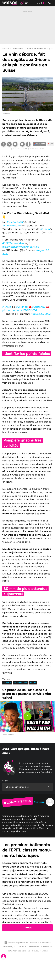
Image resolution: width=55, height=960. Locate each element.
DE (38, 2)
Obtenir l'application (18, 942)
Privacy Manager (40, 951)
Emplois (22, 946)
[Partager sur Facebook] (3, 144)
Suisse (5, 49)
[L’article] (27, 886)
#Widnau (22, 307)
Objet (5, 780)
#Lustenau (38, 307)
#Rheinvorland (11, 225)
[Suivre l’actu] (50, 144)
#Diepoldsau (15, 222)
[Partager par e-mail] (15, 144)
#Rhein (45, 229)
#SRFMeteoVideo (13, 243)
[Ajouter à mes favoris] (28, 144)
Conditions (46, 946)
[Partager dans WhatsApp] (9, 144)
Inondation (18, 49)
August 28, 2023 (41, 314)
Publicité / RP (9, 946)
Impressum (33, 946)
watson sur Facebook (40, 942)
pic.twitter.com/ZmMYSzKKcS (20, 246)
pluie (33, 682)
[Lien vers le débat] (22, 144)
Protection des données (18, 951)
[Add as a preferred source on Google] (39, 144)
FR (44, 2)
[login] (3, 956)
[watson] (10, 3)
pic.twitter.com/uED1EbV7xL (20, 310)
